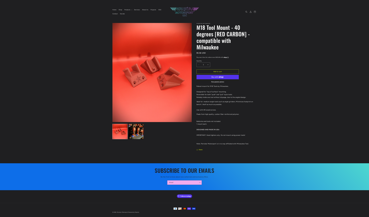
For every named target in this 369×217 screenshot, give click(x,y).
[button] (128, 10)
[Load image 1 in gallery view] (120, 131)
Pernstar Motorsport (122, 212)
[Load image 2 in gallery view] (136, 131)
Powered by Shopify (133, 212)
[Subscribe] (199, 182)
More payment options (217, 81)
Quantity (199, 61)
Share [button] (201, 149)
